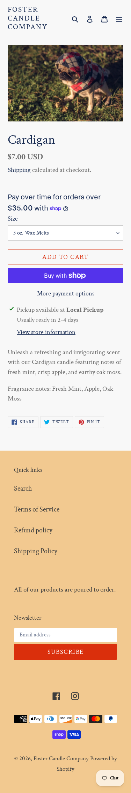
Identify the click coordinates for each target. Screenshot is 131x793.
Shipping (19, 170)
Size (13, 219)
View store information (46, 332)
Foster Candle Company (28, 18)
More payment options (65, 294)
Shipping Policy (35, 551)
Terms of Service (36, 509)
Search (23, 488)
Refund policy (33, 530)
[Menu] (119, 18)
